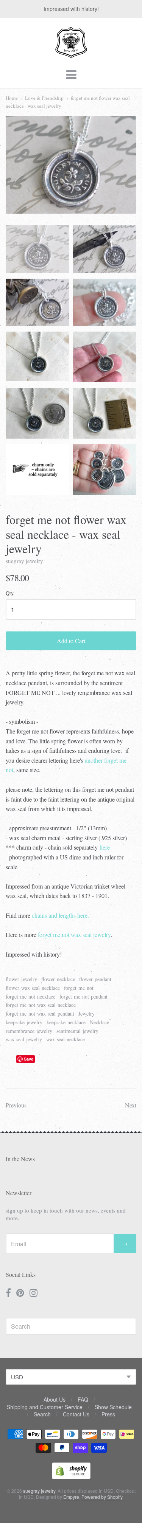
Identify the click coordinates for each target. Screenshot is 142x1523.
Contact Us (76, 1414)
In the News (20, 1159)
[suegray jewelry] (71, 54)
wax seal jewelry (24, 1039)
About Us (55, 1399)
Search (42, 1414)
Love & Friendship (44, 98)
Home (12, 98)
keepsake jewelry (24, 1022)
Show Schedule (113, 1407)
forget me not (79, 987)
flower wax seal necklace (33, 987)
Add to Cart (71, 641)
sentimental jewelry (77, 1030)
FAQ (83, 1399)
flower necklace (58, 979)
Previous (16, 1105)
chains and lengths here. (59, 915)
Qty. (10, 593)
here (105, 847)
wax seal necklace (65, 1039)
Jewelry (86, 1013)
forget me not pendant (83, 996)
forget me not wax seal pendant (40, 1013)
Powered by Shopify (101, 1497)
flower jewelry (21, 979)
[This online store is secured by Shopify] (71, 1476)
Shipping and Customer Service (45, 1407)
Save (28, 1059)
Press (108, 1414)
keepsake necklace (66, 1022)
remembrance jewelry (29, 1030)
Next (130, 1105)
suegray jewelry (24, 561)
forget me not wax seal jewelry (74, 934)
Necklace (99, 1022)
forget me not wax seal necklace (41, 1004)
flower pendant (95, 979)
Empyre (71, 1497)
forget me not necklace (30, 996)
